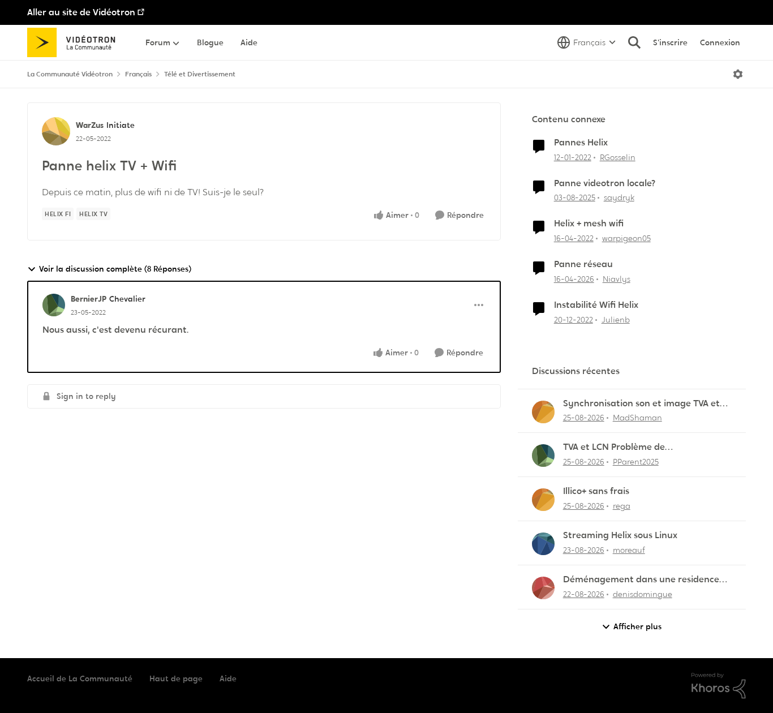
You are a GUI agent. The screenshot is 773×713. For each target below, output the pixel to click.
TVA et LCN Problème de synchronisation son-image (621, 447)
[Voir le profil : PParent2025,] (543, 455)
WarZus (90, 125)
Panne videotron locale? (604, 183)
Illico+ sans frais (596, 491)
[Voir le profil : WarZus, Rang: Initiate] (56, 131)
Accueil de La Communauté (79, 678)
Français (138, 74)
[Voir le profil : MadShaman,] (543, 412)
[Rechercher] (634, 42)
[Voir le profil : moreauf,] (543, 543)
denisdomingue (642, 594)
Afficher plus (637, 626)
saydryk (619, 197)
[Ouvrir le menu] (738, 74)
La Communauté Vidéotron (70, 74)
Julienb (616, 320)
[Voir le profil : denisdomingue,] (543, 588)
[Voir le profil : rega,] (543, 499)
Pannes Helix (581, 142)
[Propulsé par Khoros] (719, 686)
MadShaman (637, 418)
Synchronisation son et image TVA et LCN (641, 404)
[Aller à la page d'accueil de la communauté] (75, 42)
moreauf (629, 550)
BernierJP (88, 299)
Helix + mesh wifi (589, 223)
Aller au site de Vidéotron (81, 12)
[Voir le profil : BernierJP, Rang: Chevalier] (53, 305)
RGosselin (617, 157)
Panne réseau (583, 264)
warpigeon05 (626, 238)
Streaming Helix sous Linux (620, 535)
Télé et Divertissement (199, 74)
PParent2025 (636, 462)
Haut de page (176, 678)
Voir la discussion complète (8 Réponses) (115, 269)
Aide (228, 678)
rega (621, 506)
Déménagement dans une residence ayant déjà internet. (641, 580)
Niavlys (616, 279)
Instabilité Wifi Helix (596, 305)
